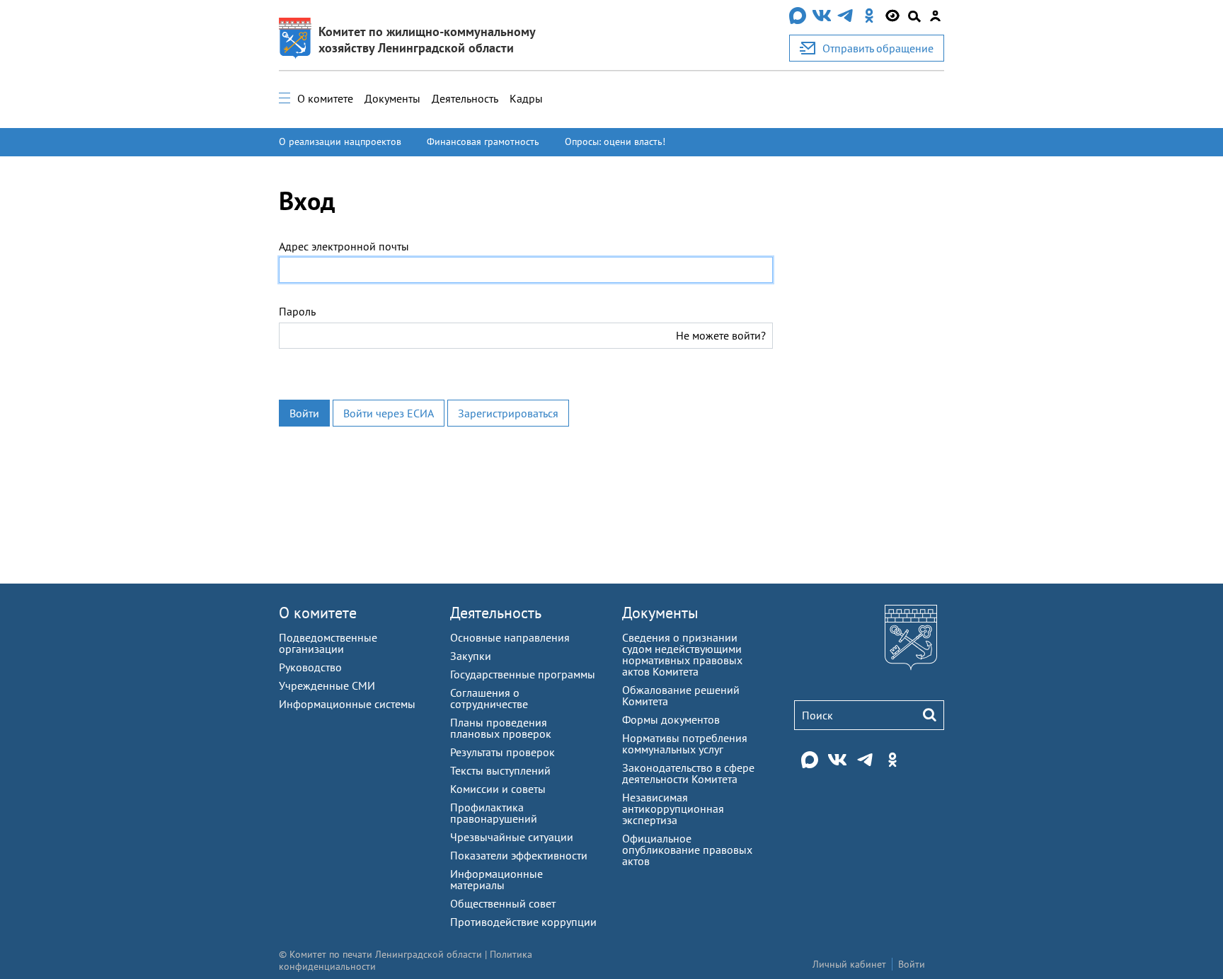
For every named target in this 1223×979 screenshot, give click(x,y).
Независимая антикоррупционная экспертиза (673, 808)
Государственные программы (522, 674)
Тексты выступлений (500, 770)
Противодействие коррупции (523, 922)
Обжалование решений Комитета (681, 695)
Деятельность (465, 98)
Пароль (297, 311)
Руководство (310, 667)
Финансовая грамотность (483, 141)
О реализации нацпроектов (340, 141)
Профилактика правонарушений (493, 813)
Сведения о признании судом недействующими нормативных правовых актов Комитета (682, 654)
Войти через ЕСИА (388, 413)
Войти (304, 413)
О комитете (325, 98)
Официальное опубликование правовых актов (687, 849)
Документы (392, 98)
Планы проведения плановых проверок (500, 728)
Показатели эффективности (518, 855)
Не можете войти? (721, 335)
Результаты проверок (502, 752)
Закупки (470, 656)
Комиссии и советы (498, 789)
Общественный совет (503, 903)
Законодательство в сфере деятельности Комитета (688, 773)
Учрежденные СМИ (327, 685)
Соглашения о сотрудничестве (489, 698)
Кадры (526, 98)
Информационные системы (347, 704)
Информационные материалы (496, 879)
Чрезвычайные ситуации (511, 837)
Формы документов (671, 719)
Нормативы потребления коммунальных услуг (684, 743)
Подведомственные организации (328, 643)
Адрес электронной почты (344, 246)
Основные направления (510, 637)
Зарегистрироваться (508, 413)
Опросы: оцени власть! (615, 141)
